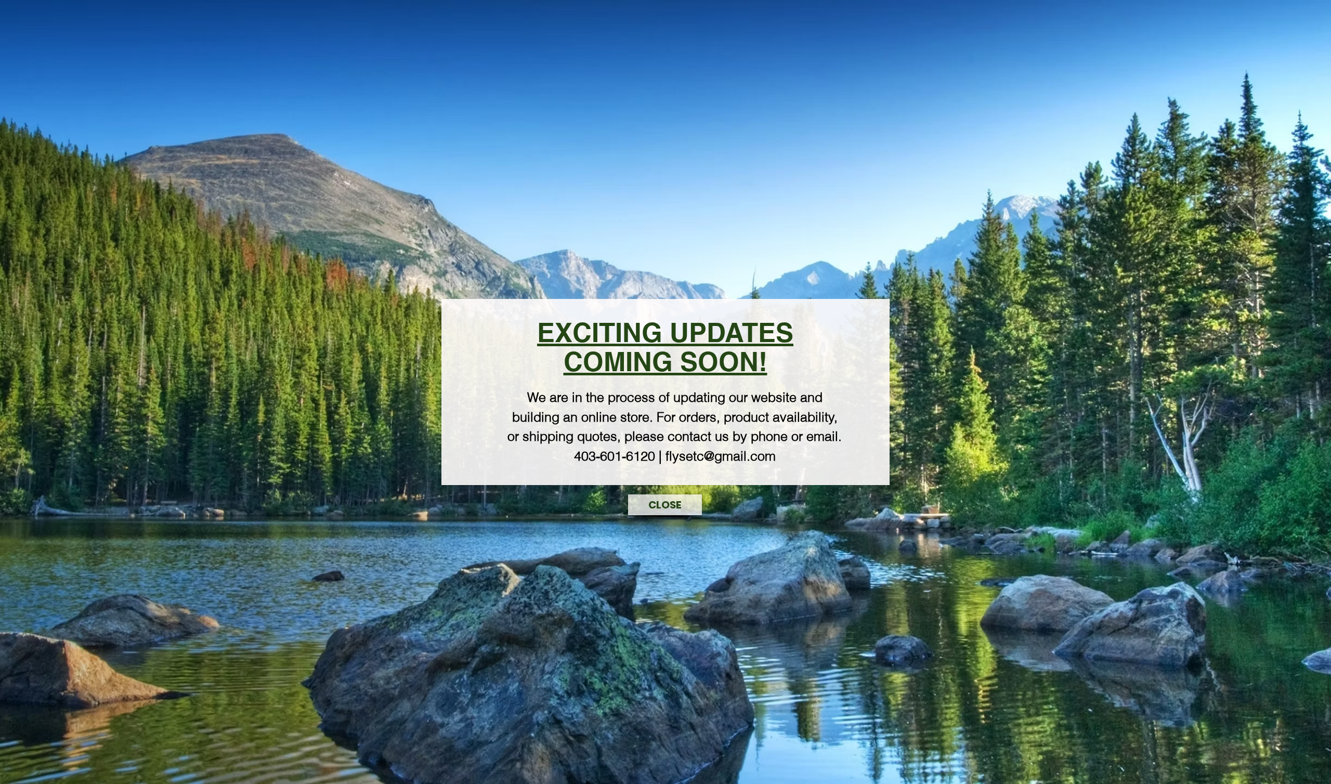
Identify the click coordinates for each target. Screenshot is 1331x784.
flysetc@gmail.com (721, 456)
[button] (665, 504)
